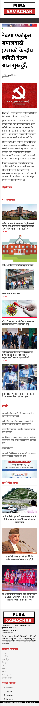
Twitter (9, 691)
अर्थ (3, 665)
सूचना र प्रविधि (7, 678)
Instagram (10, 699)
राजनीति (5, 656)
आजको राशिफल (7, 448)
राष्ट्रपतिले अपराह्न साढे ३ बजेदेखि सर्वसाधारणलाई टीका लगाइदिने (18, 431)
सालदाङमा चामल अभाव (11, 293)
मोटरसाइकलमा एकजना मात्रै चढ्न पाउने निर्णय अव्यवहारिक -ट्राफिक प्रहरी (18, 395)
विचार (4, 671)
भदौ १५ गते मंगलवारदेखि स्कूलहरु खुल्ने (17, 265)
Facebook (9, 687)
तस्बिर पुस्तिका (7, 674)
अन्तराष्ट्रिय (5, 659)
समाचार (4, 653)
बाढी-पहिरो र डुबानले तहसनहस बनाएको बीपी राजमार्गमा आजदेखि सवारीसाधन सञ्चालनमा (17, 423)
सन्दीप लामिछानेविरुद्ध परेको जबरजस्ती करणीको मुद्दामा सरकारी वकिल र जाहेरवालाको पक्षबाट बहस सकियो (17, 355)
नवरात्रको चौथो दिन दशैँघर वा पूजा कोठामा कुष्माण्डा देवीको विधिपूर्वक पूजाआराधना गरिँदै (19, 455)
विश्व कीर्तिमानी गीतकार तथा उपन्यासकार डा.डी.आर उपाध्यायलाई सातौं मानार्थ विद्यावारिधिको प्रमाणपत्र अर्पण (19, 440)
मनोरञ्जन (4, 668)
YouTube (9, 695)
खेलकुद (4, 662)
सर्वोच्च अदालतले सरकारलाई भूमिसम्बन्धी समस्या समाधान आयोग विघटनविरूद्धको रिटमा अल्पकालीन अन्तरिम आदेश (18, 226)
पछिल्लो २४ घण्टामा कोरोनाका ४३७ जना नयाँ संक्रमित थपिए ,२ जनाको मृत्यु (18, 323)
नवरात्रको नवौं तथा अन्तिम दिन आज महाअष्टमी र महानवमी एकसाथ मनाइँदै (18, 415)
